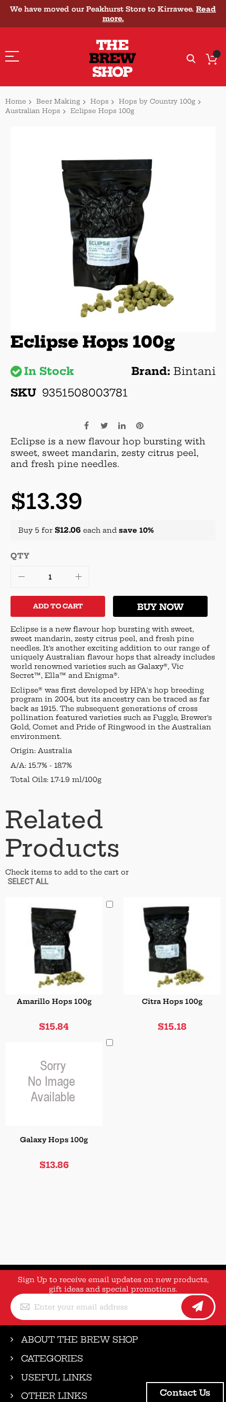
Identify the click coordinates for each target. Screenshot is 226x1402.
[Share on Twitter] (104, 424)
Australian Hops (32, 111)
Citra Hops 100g (172, 1001)
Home (15, 101)
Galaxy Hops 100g (54, 1139)
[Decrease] (21, 576)
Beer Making (58, 101)
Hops (99, 101)
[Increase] (78, 576)
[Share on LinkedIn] (122, 424)
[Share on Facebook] (86, 424)
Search (191, 59)
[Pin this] (140, 424)
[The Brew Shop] (113, 58)
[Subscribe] (197, 1306)
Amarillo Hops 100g (54, 1001)
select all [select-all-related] (28, 881)
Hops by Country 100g (157, 101)
